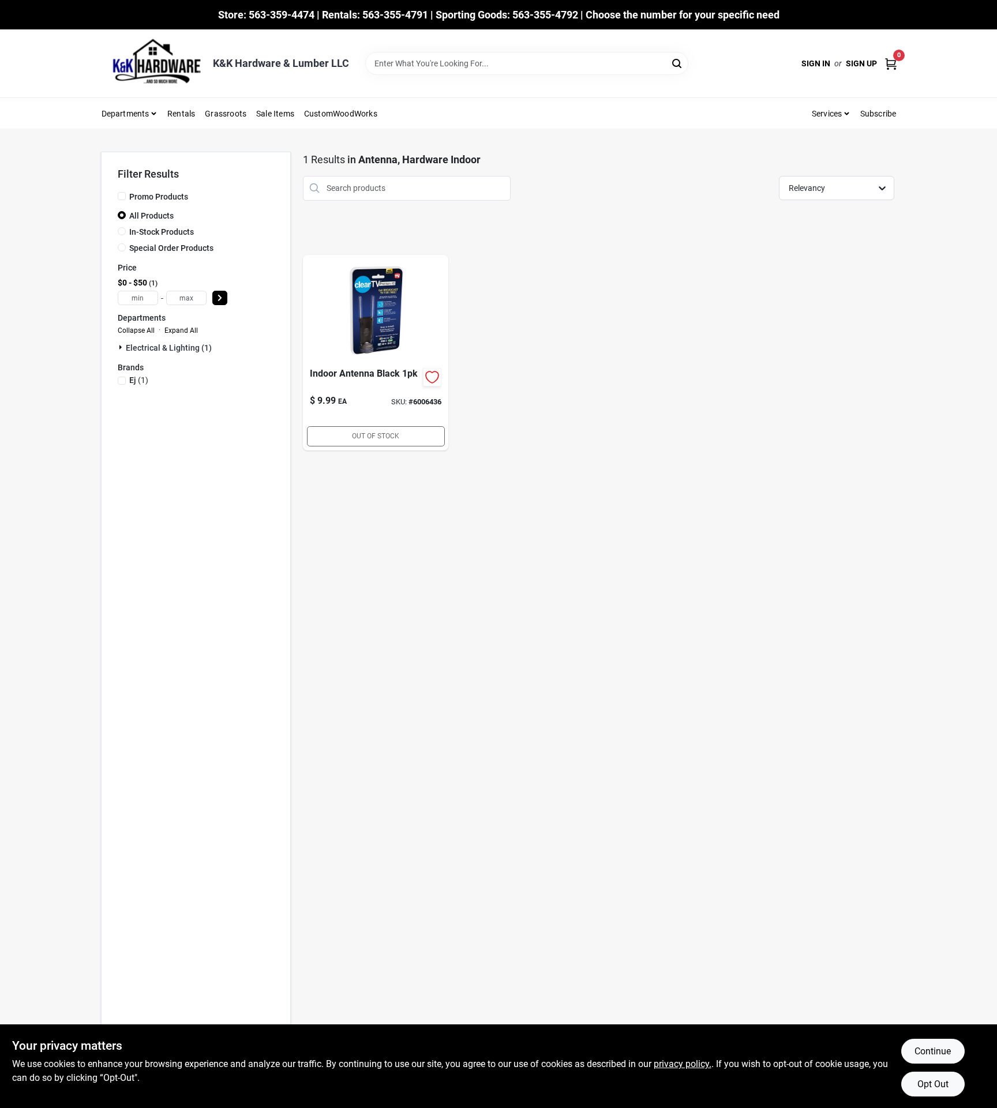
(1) (138, 380)
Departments (125, 113)
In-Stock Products (161, 232)
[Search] (677, 62)
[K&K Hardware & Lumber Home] (153, 63)
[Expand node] (121, 347)
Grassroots (225, 113)
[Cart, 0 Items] (891, 64)
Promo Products (158, 197)
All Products (151, 216)
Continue (932, 1051)
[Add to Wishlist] (432, 377)
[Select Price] (219, 298)
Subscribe (878, 113)
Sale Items (275, 113)
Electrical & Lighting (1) (169, 347)
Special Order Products (171, 248)
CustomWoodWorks (340, 113)
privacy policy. (682, 1063)
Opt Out (933, 1084)
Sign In (815, 63)
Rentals (181, 113)
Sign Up (861, 63)
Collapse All (136, 330)
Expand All (181, 330)
